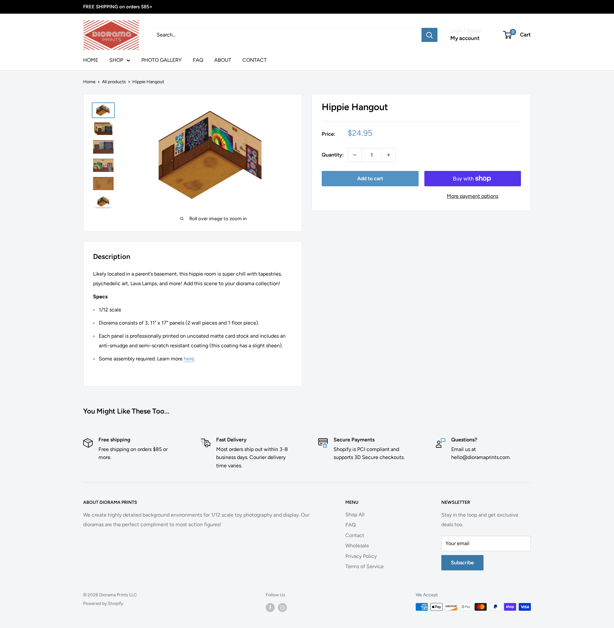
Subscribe (462, 563)
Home (89, 82)
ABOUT (222, 60)
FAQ (198, 60)
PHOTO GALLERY (161, 60)
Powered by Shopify (103, 603)
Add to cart (370, 178)
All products (114, 82)
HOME (90, 60)
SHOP (116, 60)
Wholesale (357, 546)
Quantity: (333, 155)
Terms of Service (364, 566)
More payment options (472, 196)
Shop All (355, 514)
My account (465, 38)
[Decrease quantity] (354, 155)
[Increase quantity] (388, 155)
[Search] (429, 35)
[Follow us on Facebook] (270, 607)
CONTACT (254, 60)
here (189, 359)
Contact (354, 535)
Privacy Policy (361, 556)
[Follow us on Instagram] (282, 607)
